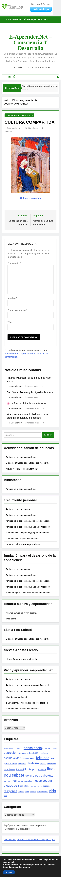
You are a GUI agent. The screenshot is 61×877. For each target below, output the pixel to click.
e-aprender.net (14, 128)
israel (7, 769)
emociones (43, 753)
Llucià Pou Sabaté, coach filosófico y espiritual (28, 463)
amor (6, 748)
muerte (15, 780)
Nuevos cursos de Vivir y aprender (22, 613)
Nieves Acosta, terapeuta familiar (21, 469)
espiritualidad (12, 758)
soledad (33, 791)
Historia (33, 763)
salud (27, 791)
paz (16, 786)
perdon (46, 786)
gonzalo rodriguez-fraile (15, 763)
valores (45, 792)
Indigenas (43, 764)
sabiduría (21, 792)
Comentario (14, 263)
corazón (46, 748)
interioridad (51, 764)
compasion (18, 748)
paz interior (25, 786)
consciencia (33, 748)
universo (40, 792)
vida (52, 791)
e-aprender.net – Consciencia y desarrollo (30, 42)
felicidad (42, 758)
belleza (11, 749)
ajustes (26, 867)
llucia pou (30, 769)
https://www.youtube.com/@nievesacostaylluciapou (29, 839)
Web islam (11, 618)
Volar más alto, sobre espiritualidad (23, 544)
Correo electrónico (17, 310)
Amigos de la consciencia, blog (20, 457)
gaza (52, 758)
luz (51, 776)
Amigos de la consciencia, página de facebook (28, 527)
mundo (23, 781)
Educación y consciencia (19, 115)
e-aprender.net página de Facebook (22, 538)
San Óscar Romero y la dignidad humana (30, 21)
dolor (29, 753)
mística (29, 781)
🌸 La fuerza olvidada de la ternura (26, 403)
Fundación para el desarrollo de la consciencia (28, 592)
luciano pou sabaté (37, 775)
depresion (10, 752)
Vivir (5, 796)
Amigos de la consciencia (18, 509)
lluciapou (42, 769)
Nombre (12, 298)
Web (10, 322)
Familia (32, 758)
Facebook (26, 758)
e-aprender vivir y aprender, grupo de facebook (27, 532)
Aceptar (9, 872)
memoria (7, 781)
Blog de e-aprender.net (16, 697)
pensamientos (36, 786)
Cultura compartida (30, 198)
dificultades (22, 753)
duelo (35, 752)
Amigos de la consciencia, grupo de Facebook (28, 521)
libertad (20, 769)
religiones (10, 791)
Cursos (54, 749)
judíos (12, 770)
